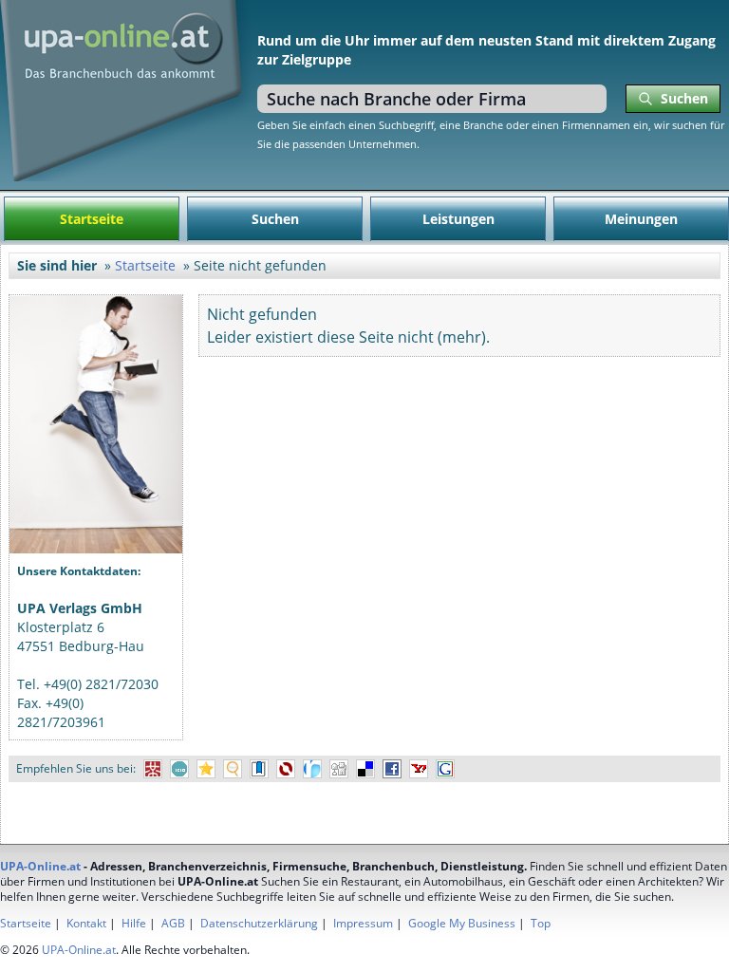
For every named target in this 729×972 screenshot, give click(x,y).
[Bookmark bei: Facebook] (392, 769)
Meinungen (641, 219)
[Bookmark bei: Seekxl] (232, 769)
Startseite (91, 219)
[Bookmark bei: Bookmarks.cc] (259, 769)
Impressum (363, 923)
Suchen (275, 219)
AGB (173, 923)
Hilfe (134, 923)
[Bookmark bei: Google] (445, 769)
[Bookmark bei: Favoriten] (205, 769)
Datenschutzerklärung (259, 923)
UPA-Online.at (40, 866)
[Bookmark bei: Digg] (338, 769)
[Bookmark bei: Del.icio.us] (365, 769)
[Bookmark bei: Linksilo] (285, 769)
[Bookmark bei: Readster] (312, 769)
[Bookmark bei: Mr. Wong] (152, 769)
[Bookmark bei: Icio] (179, 769)
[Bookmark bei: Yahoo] (418, 769)
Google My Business (461, 923)
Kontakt (86, 923)
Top (541, 923)
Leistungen (458, 219)
